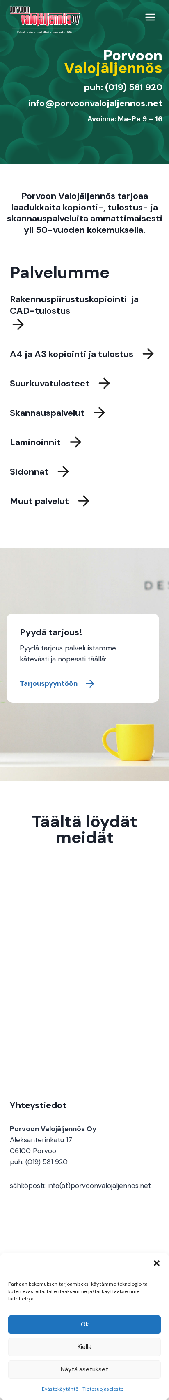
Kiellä (84, 1347)
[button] (157, 1263)
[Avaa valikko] (150, 17)
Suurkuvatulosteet (49, 383)
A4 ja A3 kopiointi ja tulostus (71, 354)
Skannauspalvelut (47, 413)
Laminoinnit (35, 442)
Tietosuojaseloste (102, 1389)
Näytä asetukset (84, 1369)
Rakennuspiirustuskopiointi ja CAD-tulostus (74, 305)
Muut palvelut (39, 501)
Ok (85, 1324)
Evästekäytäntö (60, 1389)
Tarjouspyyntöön (49, 683)
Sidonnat (29, 472)
